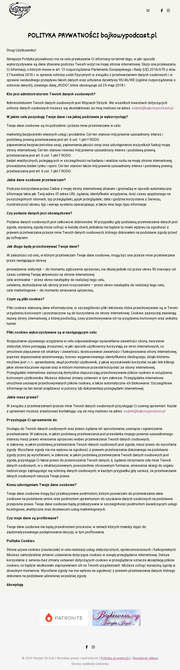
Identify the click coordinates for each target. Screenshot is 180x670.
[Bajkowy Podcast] (20, 10)
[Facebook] (162, 10)
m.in (30, 362)
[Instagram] (168, 10)
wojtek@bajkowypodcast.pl (152, 108)
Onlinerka (102, 664)
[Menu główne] (148, 10)
